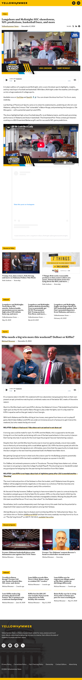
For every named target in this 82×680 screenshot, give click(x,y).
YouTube (20, 97)
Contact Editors (61, 664)
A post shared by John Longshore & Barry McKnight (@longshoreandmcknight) (41, 236)
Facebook (79, 26)
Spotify (29, 97)
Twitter (73, 26)
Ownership (49, 664)
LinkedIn (76, 26)
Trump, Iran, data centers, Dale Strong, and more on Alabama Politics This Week (19, 277)
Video (5, 14)
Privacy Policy (6, 664)
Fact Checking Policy (36, 664)
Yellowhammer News (10, 26)
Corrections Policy (20, 664)
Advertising (73, 664)
